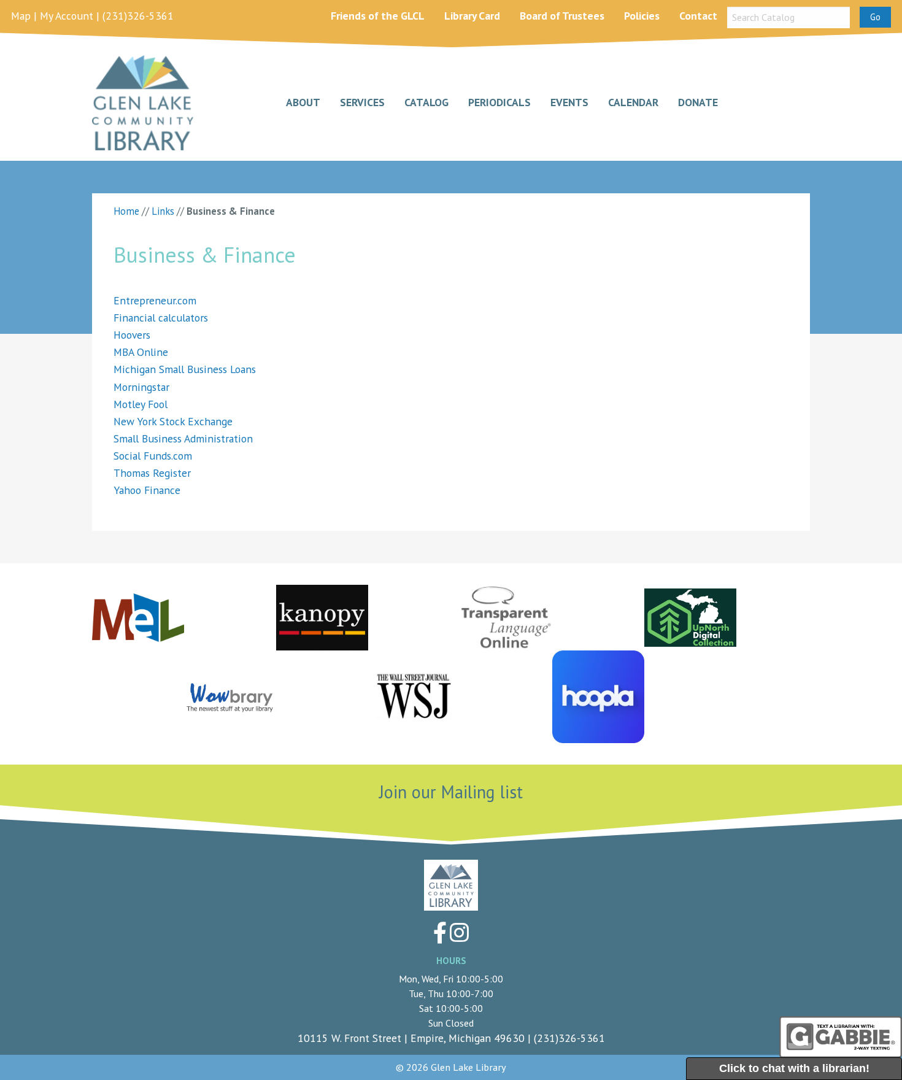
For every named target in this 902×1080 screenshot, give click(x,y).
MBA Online (141, 352)
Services (362, 103)
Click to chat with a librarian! (794, 1068)
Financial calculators (161, 317)
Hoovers (132, 335)
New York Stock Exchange (173, 421)
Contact (698, 16)
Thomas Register (152, 473)
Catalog (426, 103)
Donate (698, 103)
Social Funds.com (153, 456)
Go (875, 17)
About (303, 103)
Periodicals (499, 103)
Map (21, 16)
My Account (66, 16)
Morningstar (141, 387)
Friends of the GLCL (378, 16)
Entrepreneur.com (155, 300)
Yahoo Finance (147, 490)
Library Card (472, 16)
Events (569, 103)
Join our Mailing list (451, 792)
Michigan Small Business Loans (185, 369)
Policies (642, 16)
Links (163, 211)
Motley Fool (141, 404)
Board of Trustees (562, 16)
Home (126, 211)
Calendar (633, 103)
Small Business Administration (183, 438)
